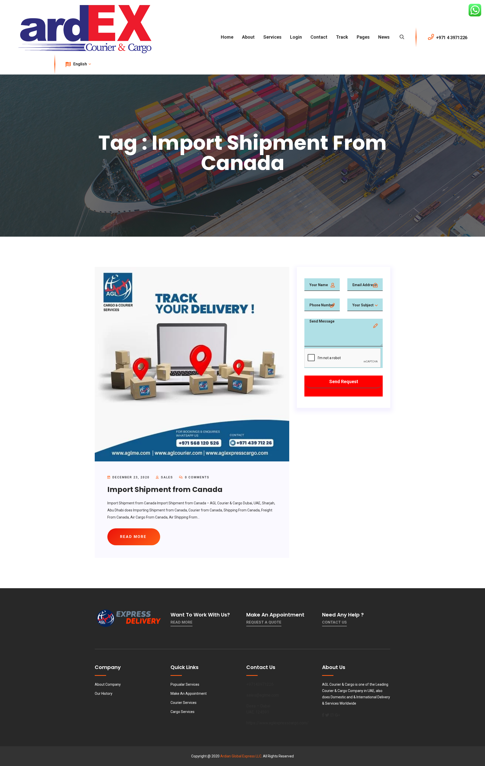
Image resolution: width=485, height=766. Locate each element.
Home (227, 37)
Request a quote (263, 622)
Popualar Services (185, 684)
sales (167, 477)
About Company (108, 684)
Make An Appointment (189, 693)
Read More (181, 622)
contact (318, 37)
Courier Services (184, 703)
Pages (363, 37)
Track (342, 37)
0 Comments (196, 477)
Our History (103, 693)
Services (272, 37)
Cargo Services (183, 712)
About (248, 37)
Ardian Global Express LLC (240, 756)
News (384, 37)
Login (296, 37)
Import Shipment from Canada (165, 490)
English (80, 64)
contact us (334, 622)
